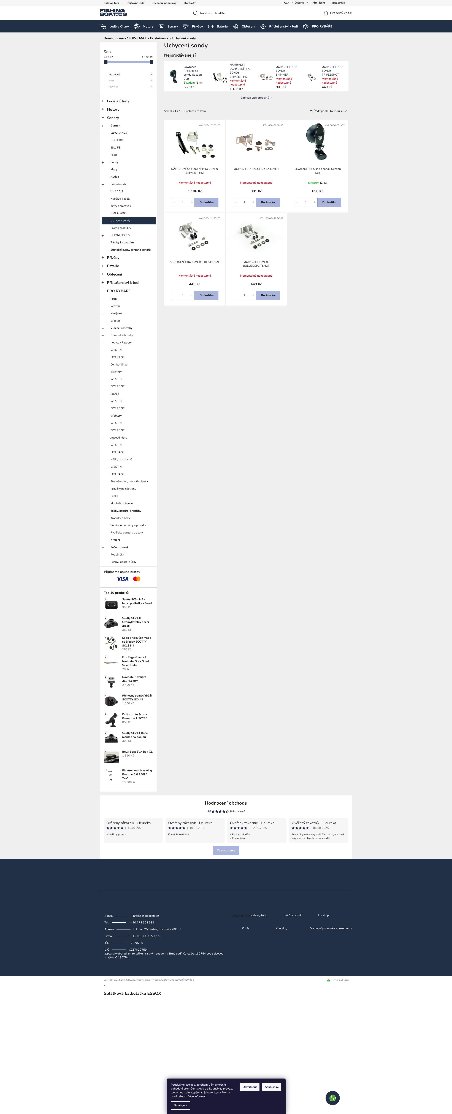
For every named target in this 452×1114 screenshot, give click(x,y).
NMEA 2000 (118, 213)
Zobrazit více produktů (255, 98)
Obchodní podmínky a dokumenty (331, 928)
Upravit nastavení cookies (177, 980)
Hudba (114, 177)
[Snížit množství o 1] (174, 202)
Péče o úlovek (119, 547)
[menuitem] (119, 26)
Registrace (338, 3)
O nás (245, 928)
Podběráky (117, 555)
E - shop (323, 915)
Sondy (114, 162)
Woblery (116, 416)
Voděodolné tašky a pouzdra (128, 525)
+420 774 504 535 (141, 923)
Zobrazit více (226, 850)
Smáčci (114, 394)
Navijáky (116, 313)
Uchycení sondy (120, 220)
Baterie (113, 265)
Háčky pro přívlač (121, 459)
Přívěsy (113, 257)
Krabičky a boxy (120, 518)
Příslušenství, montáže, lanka (129, 481)
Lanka (114, 496)
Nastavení (180, 1105)
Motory (113, 109)
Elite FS (115, 148)
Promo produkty (120, 228)
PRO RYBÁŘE (119, 290)
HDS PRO (116, 140)
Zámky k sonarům (122, 242)
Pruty (113, 299)
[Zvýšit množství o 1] (191, 202)
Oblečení (114, 274)
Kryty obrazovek (120, 206)
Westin (115, 306)
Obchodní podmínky (164, 3)
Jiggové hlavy (118, 438)
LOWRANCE (118, 133)
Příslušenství (118, 184)
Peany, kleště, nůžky (123, 562)
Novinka (130, 86)
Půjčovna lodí (135, 3)
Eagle (114, 155)
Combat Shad (119, 365)
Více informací (197, 1096)
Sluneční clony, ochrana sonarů (130, 250)
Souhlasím (272, 1087)
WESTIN (116, 350)
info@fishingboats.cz (145, 916)
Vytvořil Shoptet (340, 979)
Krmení (115, 540)
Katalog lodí (111, 3)
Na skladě (130, 74)
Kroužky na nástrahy (123, 489)
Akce (130, 80)
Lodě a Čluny (118, 101)
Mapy (113, 169)
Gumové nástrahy (121, 335)
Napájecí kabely (120, 199)
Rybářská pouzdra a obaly (126, 533)
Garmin (115, 126)
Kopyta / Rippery (121, 343)
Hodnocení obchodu (226, 803)
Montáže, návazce (121, 503)
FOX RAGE (117, 357)
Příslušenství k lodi (123, 282)
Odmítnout (250, 1087)
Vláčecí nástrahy (121, 328)
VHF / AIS (116, 191)
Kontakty (190, 3)
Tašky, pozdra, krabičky (125, 511)
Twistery (116, 372)
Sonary (113, 117)
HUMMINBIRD (120, 235)
